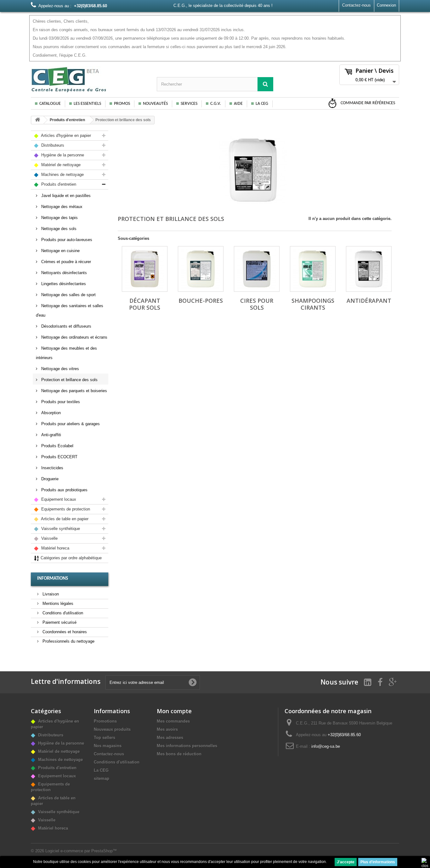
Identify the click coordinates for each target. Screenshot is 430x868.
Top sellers (104, 737)
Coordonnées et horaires (64, 631)
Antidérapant (369, 300)
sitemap (101, 778)
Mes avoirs (167, 729)
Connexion (386, 5)
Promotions (105, 721)
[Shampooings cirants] (313, 269)
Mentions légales (57, 603)
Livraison (50, 594)
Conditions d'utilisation (62, 613)
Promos (122, 103)
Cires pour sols (256, 304)
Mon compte (174, 711)
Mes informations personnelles (187, 745)
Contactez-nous (356, 5)
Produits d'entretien (67, 120)
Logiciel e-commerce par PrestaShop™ (81, 850)
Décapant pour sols (144, 304)
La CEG (262, 103)
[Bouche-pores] (200, 269)
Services (189, 103)
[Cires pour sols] (257, 269)
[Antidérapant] (369, 269)
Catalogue (50, 103)
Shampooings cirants (312, 304)
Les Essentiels (87, 103)
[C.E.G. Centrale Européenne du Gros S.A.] (89, 79)
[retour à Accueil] (37, 120)
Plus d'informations (377, 862)
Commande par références (367, 103)
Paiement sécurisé (58, 622)
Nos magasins (108, 745)
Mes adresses (170, 737)
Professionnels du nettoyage (67, 641)
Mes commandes (173, 721)
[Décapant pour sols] (144, 269)
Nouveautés (155, 103)
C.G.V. (215, 103)
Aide (238, 103)
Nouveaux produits (112, 729)
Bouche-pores (200, 300)
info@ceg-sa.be (325, 746)
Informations (52, 578)
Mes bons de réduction (179, 754)
